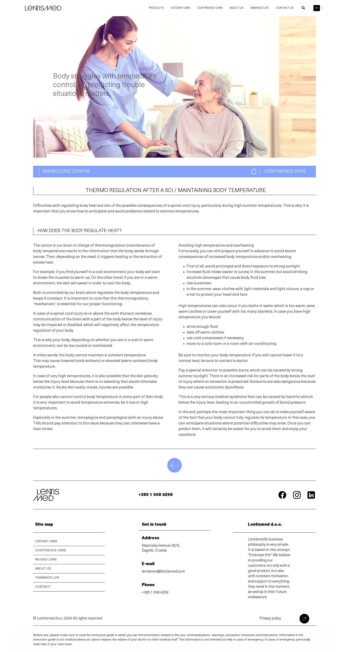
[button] (303, 9)
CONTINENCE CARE (50, 550)
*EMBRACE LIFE (47, 577)
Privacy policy (270, 618)
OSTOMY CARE (46, 541)
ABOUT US (43, 568)
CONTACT (42, 587)
